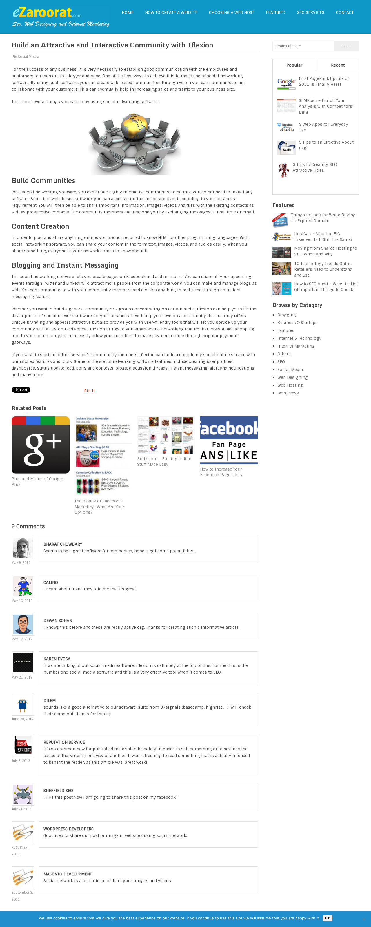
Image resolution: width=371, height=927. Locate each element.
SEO (281, 361)
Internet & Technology (299, 338)
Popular (294, 65)
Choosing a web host (231, 12)
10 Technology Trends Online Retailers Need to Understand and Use (323, 269)
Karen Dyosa (56, 658)
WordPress (288, 393)
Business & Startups (297, 322)
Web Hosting (290, 385)
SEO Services (310, 12)
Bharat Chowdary (62, 544)
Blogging (286, 314)
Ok (327, 918)
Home (127, 12)
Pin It (89, 390)
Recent (338, 65)
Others (284, 353)
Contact (345, 12)
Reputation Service (64, 742)
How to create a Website (171, 12)
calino (50, 582)
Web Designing (292, 377)
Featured (275, 12)
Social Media (28, 56)
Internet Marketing (296, 346)
